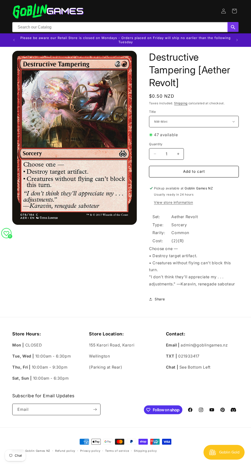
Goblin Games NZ (37, 451)
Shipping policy (145, 451)
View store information (173, 202)
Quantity (155, 144)
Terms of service (117, 451)
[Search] (233, 27)
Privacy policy (90, 451)
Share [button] (160, 299)
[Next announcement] (237, 40)
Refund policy (65, 451)
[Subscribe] (94, 409)
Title (152, 112)
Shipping (181, 103)
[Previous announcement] (14, 40)
